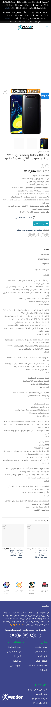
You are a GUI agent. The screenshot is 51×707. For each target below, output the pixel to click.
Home (47, 151)
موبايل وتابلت (21, 230)
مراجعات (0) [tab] (45, 254)
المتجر (40, 151)
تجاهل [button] (7, 8)
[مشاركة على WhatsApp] (47, 235)
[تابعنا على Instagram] (32, 635)
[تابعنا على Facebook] (38, 635)
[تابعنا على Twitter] (25, 635)
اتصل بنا (17, 656)
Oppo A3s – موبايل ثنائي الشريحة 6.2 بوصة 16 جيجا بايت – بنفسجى (16, 554)
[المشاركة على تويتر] (38, 235)
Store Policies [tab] (43, 259)
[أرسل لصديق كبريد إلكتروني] (34, 235)
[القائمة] (47, 27)
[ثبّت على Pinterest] (30, 235)
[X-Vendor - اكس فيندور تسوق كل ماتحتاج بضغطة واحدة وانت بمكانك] (25, 27)
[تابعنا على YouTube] (13, 635)
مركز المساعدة (14, 647)
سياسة (14, 651)
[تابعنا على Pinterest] (19, 635)
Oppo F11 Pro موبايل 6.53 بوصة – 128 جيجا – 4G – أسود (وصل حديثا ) (40, 554)
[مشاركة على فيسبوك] (43, 235)
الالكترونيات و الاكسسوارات (34, 230)
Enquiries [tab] (45, 263)
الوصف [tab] (46, 249)
